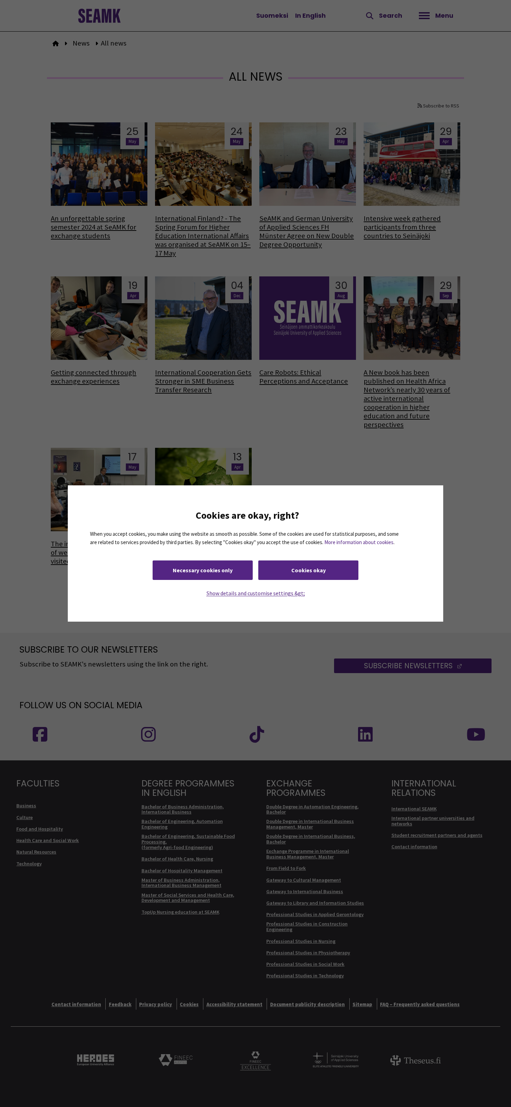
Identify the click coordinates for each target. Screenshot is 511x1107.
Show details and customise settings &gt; (255, 593)
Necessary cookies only (203, 570)
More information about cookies (359, 542)
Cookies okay (308, 570)
